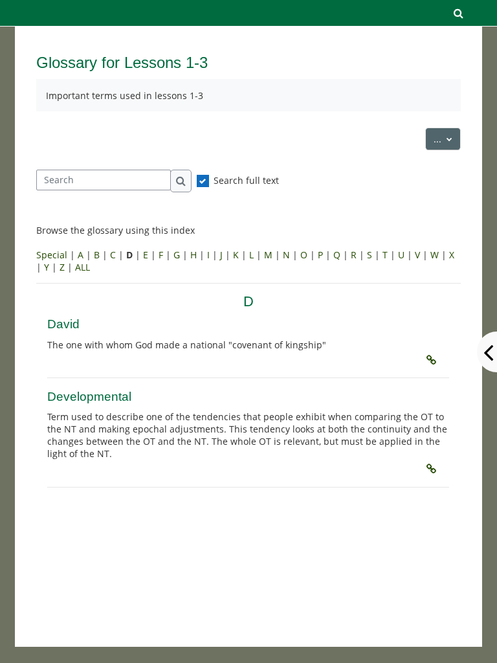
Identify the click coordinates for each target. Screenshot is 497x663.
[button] (459, 13)
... (447, 138)
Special (51, 255)
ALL (82, 267)
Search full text (246, 180)
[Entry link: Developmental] (433, 469)
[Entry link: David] (433, 360)
